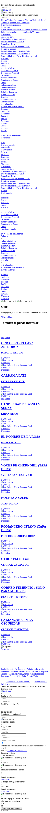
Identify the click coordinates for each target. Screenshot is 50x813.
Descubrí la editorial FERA (12, 42)
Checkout (5, 791)
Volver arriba (6, 649)
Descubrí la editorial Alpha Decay (15, 54)
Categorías (5, 27)
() (9, 10)
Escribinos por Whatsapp (25, 669)
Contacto (5, 298)
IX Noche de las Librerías (12, 234)
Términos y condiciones (20, 671)
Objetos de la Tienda (9, 80)
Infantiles (5, 32)
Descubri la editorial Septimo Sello (15, 51)
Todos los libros (7, 37)
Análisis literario (8, 94)
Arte (3, 30)
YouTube (5, 121)
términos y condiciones (17, 750)
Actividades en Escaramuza (12, 106)
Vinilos (10, 20)
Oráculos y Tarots (8, 44)
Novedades (6, 34)
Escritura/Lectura (8, 90)
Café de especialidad (9, 70)
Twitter (36, 676)
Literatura (22, 32)
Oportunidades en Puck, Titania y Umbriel (19, 56)
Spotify (30, 676)
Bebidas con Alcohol (10, 73)
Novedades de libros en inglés (13, 39)
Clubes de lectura (8, 99)
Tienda (4, 674)
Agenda (11, 22)
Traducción (6, 111)
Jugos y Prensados (9, 78)
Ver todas (36, 32)
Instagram (5, 676)
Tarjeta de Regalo (39, 20)
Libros (4, 20)
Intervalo (18, 674)
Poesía (29, 32)
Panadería (5, 58)
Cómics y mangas (8, 49)
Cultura (4, 123)
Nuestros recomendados (11, 25)
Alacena (28, 20)
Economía (24, 30)
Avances (4, 128)
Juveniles (13, 32)
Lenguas (4, 97)
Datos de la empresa (39, 671)
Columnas (5, 114)
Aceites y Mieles (8, 68)
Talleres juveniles (8, 87)
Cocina (4, 61)
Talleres (4, 22)
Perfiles (4, 118)
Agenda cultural (8, 104)
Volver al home (7, 317)
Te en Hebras (6, 75)
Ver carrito (5, 779)
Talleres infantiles (8, 85)
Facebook (14, 676)
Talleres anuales (7, 102)
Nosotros (5, 296)
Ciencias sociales (12, 30)
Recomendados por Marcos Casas (15, 46)
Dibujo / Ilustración (9, 92)
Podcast (4, 116)
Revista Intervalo (22, 22)
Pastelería (5, 63)
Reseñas (4, 109)
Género (44, 30)
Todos (3, 66)
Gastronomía (19, 20)
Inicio (3, 669)
